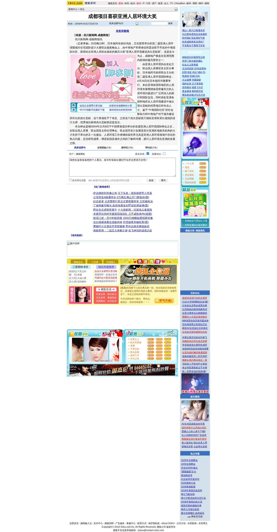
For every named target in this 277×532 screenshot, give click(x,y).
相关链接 (76, 235)
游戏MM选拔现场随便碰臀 (195, 348)
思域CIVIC (195, 76)
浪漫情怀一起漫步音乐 (106, 274)
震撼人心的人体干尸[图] (193, 431)
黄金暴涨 (186, 91)
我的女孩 (186, 83)
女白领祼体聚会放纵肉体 (107, 222)
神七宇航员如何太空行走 (193, 498)
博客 (195, 3)
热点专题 (195, 453)
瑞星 (194, 87)
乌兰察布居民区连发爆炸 (194, 34)
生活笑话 (111, 301)
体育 (127, 3)
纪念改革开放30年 (190, 479)
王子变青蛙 (197, 83)
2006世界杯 (200, 68)
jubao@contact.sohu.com (151, 530)
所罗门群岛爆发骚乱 (192, 61)
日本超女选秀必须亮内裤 (194, 305)
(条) (104, 147)
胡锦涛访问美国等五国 (193, 57)
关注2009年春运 (189, 468)
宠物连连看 (187, 446)
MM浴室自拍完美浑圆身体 (195, 320)
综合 (82, 9)
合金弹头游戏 (200, 446)
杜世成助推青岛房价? (193, 41)
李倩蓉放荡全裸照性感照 (194, 345)
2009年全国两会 (189, 460)
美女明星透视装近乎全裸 (194, 367)
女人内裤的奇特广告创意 (194, 435)
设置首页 (74, 523)
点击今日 (195, 8)
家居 (160, 3)
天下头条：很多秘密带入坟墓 (135, 193)
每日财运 (111, 294)
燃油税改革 (186, 475)
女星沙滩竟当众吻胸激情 (194, 313)
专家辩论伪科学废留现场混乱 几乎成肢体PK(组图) (122, 213)
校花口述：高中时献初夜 (107, 217)
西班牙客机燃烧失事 (191, 505)
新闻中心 (72, 9)
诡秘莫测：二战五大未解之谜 (110, 230)
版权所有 (170, 527)
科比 (194, 72)
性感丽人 (111, 262)
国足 (189, 72)
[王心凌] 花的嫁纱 (77, 281)
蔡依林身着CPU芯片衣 (193, 95)
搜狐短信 (78, 262)
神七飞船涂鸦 (188, 494)
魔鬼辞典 (111, 297)
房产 (154, 3)
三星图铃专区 (80, 266)
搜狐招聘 (109, 523)
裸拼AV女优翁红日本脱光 (195, 328)
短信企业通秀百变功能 (106, 271)
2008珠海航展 (188, 486)
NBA (199, 72)
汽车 (148, 3)
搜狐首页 (112, 3)
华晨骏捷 (196, 80)
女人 (166, 3)
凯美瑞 (185, 76)
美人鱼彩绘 (187, 442)
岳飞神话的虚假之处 (140, 230)
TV (171, 3)
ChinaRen (179, 3)
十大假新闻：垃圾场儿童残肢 (135, 209)
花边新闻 (100, 297)
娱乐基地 (195, 396)
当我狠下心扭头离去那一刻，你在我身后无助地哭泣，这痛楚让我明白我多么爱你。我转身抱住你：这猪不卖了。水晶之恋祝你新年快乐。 (148, 288)
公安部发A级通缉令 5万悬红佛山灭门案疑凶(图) (121, 197)
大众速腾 (186, 80)
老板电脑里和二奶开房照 (194, 356)
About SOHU (168, 523)
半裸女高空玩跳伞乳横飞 (194, 337)
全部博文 (202, 523)
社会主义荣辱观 (190, 64)
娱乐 (133, 3)
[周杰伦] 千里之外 (77, 271)
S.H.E (200, 87)
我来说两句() (116, 23)
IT (144, 3)
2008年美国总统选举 (191, 490)
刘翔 (184, 72)
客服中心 (130, 523)
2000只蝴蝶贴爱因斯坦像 (138, 217)
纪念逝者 (98, 201)
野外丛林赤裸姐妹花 (137, 226)
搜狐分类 (189, 230)
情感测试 (100, 301)
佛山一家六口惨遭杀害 (193, 30)
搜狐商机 (200, 230)
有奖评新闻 (122, 30)
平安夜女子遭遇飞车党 (193, 45)
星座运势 (100, 294)
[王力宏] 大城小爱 (77, 278)
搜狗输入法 (86, 523)
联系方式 (141, 523)
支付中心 (98, 523)
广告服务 (120, 523)
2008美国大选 (188, 483)
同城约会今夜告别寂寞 (106, 277)
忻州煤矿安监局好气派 (193, 38)
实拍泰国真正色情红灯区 (194, 324)
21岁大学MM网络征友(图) (195, 301)
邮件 (189, 3)
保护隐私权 (154, 523)
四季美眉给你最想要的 (196, 225)
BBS (201, 3)
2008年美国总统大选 (191, 501)
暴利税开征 (197, 91)
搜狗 (207, 3)
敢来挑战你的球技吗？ (106, 281)
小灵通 (94, 262)
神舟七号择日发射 (190, 509)
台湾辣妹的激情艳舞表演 (194, 309)
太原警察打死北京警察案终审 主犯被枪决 (129, 201)
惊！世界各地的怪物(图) (194, 371)
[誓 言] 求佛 (75, 274)
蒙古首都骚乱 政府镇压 (192, 513)
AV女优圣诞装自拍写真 (193, 424)
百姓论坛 (195, 293)
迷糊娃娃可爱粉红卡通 (196, 220)
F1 (204, 72)
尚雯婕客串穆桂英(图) (136, 222)
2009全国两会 (188, 464)
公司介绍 (181, 523)
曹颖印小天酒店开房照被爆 (109, 226)
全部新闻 (192, 523)
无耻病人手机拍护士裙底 (194, 364)
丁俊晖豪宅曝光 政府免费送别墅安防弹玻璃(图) (121, 205)
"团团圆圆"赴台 (188, 471)
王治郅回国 (188, 68)
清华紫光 (186, 87)
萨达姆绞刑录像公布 (105, 193)
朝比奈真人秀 (200, 442)
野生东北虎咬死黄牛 (105, 209)
